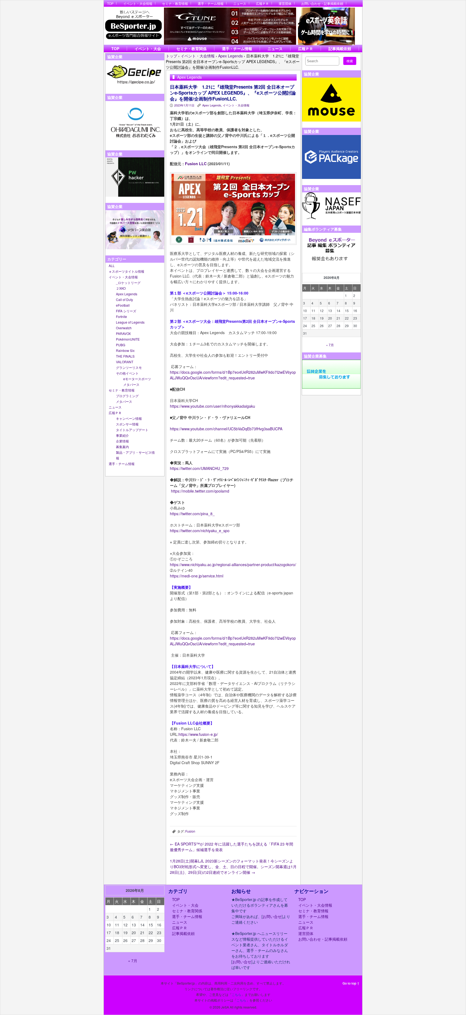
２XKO (121, 288)
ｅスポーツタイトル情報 (126, 271)
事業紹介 (122, 435)
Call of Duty (124, 299)
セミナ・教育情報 (175, 3)
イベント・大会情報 (137, 3)
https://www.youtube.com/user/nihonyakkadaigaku (212, 406)
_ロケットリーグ (128, 282)
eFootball (123, 305)
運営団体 (285, 3)
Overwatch (124, 327)
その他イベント (127, 373)
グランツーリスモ (129, 367)
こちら (236, 994)
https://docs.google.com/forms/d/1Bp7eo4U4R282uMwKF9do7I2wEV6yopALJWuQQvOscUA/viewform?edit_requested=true (233, 374)
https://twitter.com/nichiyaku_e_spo (199, 530)
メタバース (131, 384)
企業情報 (122, 441)
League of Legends (130, 322)
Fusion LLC (196, 163)
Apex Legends (126, 294)
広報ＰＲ (262, 3)
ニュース (239, 3)
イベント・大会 (148, 48)
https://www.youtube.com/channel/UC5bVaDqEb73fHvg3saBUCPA (226, 428)
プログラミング (127, 395)
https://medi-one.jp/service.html (196, 575)
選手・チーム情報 (211, 3)
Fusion (190, 831)
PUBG (120, 344)
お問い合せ (272, 916)
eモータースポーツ (137, 378)
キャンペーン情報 (129, 418)
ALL (112, 265)
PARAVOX (123, 333)
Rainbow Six (125, 350)
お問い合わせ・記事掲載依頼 (322, 3)
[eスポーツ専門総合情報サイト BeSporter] (133, 26)
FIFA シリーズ (126, 311)
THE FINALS (125, 356)
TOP (110, 3)
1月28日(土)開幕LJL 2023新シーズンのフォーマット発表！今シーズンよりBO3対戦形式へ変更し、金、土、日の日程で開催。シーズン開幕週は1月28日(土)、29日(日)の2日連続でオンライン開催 (233, 866)
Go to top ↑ (350, 983)
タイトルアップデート (132, 429)
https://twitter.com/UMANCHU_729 (199, 468)
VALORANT (124, 361)
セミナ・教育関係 (191, 48)
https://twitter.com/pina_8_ (192, 513)
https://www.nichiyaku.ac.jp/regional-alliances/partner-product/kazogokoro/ (233, 564)
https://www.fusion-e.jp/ (198, 734)
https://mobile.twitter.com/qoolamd (200, 491)
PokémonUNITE (128, 339)
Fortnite (121, 316)
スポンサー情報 (127, 424)
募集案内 (122, 446)
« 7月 (330, 344)
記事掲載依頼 (339, 48)
